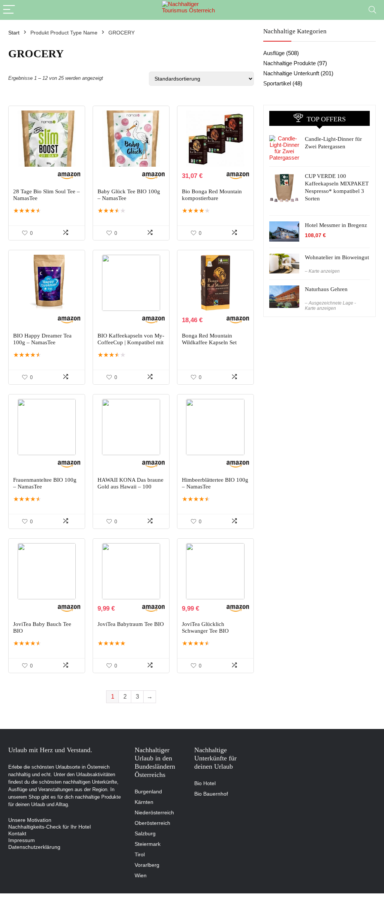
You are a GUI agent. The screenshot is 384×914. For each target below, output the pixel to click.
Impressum (21, 840)
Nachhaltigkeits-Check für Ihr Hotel (49, 827)
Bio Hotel (205, 783)
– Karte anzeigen (322, 271)
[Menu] (9, 10)
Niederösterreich (154, 812)
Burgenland (148, 792)
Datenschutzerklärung (34, 847)
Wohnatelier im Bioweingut (337, 257)
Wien (141, 875)
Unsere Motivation (29, 820)
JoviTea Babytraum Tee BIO (131, 624)
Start (14, 33)
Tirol (140, 854)
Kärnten (144, 802)
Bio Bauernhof (211, 794)
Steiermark (147, 844)
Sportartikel (277, 83)
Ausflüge (274, 53)
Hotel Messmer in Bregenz (336, 225)
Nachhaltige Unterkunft (291, 73)
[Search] (372, 10)
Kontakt (17, 833)
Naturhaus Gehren (326, 289)
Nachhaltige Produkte (289, 63)
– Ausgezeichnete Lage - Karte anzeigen (330, 305)
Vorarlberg (147, 865)
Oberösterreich (152, 823)
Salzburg (145, 833)
